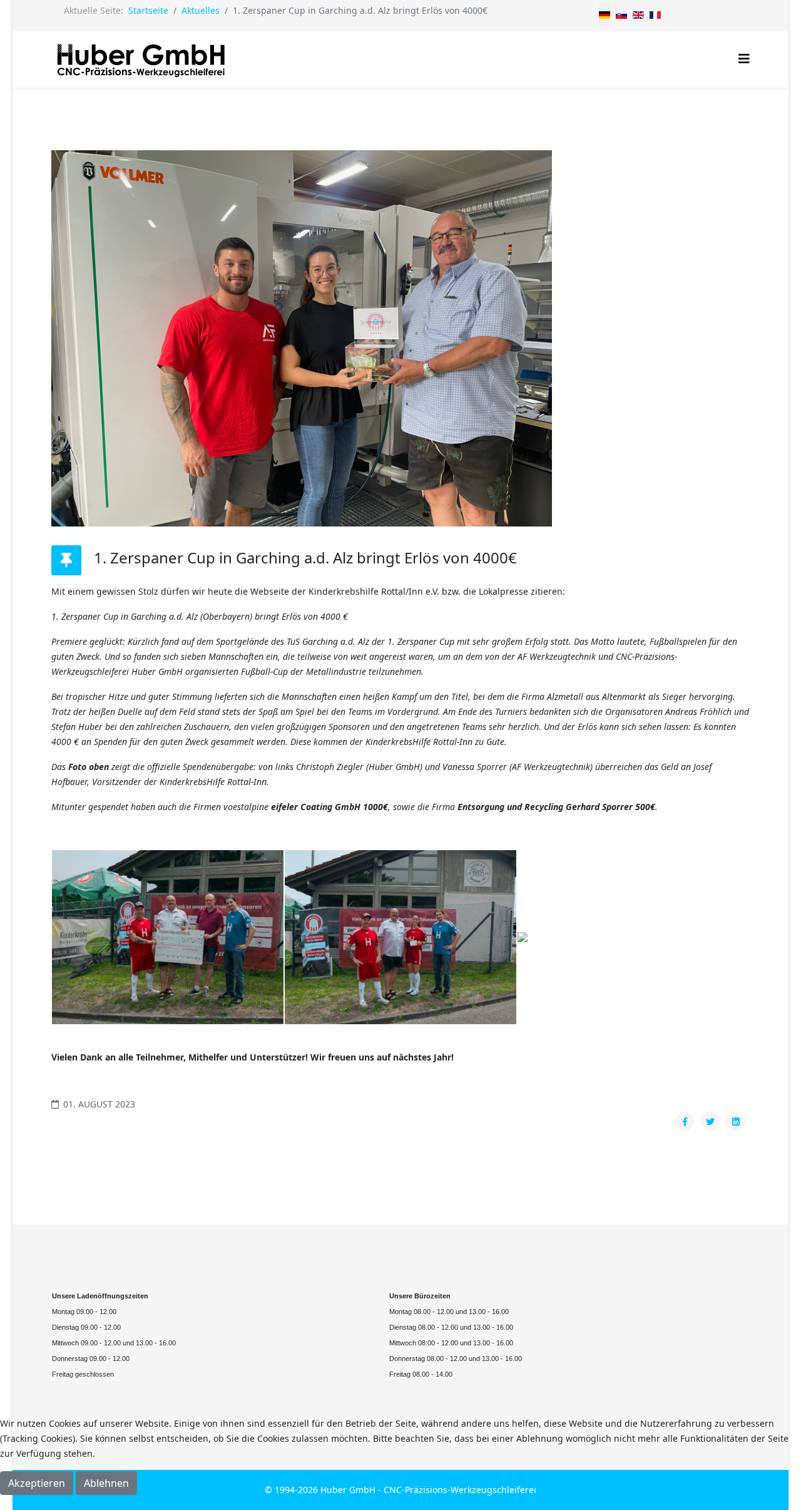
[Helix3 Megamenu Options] (744, 58)
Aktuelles (200, 10)
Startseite (148, 10)
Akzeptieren (36, 1483)
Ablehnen (106, 1483)
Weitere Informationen (401, 1502)
